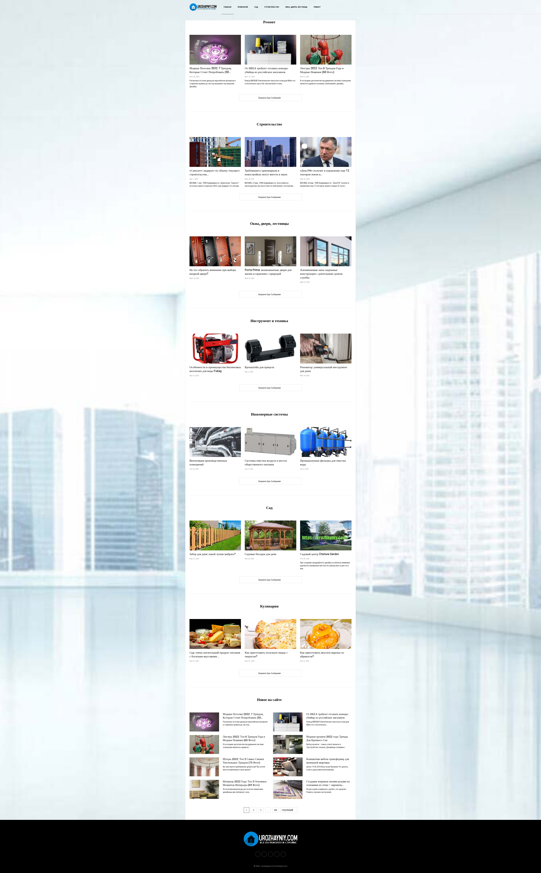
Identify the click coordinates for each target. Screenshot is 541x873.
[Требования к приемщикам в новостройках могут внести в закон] (270, 152)
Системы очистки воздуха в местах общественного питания (266, 463)
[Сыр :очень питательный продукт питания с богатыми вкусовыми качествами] (215, 634)
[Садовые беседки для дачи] (270, 535)
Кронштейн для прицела (259, 367)
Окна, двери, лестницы (296, 7)
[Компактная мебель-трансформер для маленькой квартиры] (288, 766)
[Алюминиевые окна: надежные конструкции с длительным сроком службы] (326, 251)
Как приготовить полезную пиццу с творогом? (266, 654)
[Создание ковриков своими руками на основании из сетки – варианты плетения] (288, 789)
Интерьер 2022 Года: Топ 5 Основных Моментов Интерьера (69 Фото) (245, 783)
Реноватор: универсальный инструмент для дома (323, 369)
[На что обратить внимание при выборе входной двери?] (215, 251)
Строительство (271, 7)
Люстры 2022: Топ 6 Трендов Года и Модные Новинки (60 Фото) (322, 70)
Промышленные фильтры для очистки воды (323, 463)
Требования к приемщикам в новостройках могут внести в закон (266, 172)
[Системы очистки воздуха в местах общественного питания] (270, 442)
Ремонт (317, 7)
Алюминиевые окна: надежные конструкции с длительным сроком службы (321, 274)
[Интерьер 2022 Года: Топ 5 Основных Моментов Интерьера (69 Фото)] (204, 789)
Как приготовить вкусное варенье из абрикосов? (322, 654)
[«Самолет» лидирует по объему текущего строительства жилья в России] (215, 152)
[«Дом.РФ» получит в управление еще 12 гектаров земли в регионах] (326, 152)
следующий (287, 810)
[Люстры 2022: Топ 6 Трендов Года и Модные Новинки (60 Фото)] (326, 50)
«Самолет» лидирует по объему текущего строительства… (214, 172)
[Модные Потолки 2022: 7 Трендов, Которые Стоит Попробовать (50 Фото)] (215, 50)
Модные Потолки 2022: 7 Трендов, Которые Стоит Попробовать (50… (210, 70)
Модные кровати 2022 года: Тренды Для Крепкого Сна (327, 738)
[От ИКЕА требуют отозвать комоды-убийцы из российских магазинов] (270, 50)
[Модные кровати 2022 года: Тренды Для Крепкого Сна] (288, 744)
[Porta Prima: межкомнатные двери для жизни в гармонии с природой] (270, 251)
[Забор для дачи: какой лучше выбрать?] (215, 535)
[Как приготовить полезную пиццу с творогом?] (270, 634)
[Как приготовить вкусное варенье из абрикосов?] (326, 634)
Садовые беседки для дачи (260, 554)
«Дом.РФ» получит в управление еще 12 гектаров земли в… (324, 172)
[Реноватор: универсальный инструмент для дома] (326, 348)
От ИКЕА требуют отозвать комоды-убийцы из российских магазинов (266, 70)
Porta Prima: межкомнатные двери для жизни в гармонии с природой (268, 272)
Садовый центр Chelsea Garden (319, 554)
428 (275, 810)
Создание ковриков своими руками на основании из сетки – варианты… (328, 783)
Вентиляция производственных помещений (208, 463)
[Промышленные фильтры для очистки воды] (326, 442)
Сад (256, 7)
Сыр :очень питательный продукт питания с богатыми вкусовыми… (214, 654)
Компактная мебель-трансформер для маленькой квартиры (327, 761)
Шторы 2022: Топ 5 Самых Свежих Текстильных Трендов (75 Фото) (243, 761)
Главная (227, 7)
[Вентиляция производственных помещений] (215, 442)
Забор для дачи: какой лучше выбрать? (212, 554)
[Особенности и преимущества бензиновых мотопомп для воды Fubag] (215, 348)
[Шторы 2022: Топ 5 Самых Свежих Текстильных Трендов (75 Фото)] (204, 766)
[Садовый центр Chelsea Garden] (326, 535)
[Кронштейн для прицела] (270, 348)
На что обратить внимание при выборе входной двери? (212, 272)
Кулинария (243, 7)
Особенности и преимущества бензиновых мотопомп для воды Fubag (215, 369)
